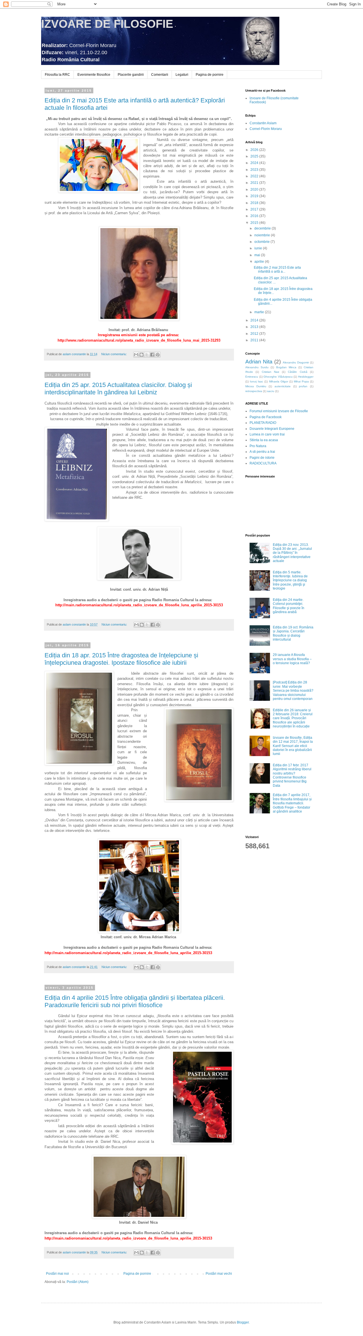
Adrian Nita (259, 362)
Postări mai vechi (219, 1274)
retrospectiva (253, 391)
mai (257, 255)
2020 (254, 190)
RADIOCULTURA (263, 463)
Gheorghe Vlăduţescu (278, 376)
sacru (270, 391)
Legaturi (182, 75)
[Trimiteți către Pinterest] (158, 354)
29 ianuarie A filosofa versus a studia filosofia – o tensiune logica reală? (292, 659)
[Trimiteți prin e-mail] (136, 354)
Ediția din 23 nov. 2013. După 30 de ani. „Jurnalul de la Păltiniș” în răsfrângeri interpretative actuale (292, 553)
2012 (254, 334)
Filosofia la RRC (57, 75)
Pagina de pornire (209, 75)
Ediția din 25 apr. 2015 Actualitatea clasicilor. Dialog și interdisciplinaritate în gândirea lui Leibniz (118, 388)
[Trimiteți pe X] (147, 354)
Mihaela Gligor (278, 381)
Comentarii (159, 75)
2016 (254, 216)
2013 (254, 327)
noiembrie (262, 235)
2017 (254, 209)
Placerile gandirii (131, 75)
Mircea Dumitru (255, 386)
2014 (254, 320)
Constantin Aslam (263, 123)
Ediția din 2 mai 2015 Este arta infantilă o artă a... (277, 269)
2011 (254, 340)
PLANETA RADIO (263, 423)
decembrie (263, 228)
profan (303, 386)
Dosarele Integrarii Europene (272, 429)
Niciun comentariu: (114, 354)
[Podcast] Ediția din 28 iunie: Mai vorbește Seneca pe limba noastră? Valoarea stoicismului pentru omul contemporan (293, 690)
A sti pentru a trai (262, 452)
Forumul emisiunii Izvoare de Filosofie (279, 411)
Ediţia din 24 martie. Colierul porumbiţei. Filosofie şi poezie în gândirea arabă (288, 606)
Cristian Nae (270, 371)
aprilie (259, 262)
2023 (254, 170)
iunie (258, 248)
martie (259, 312)
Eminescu (251, 376)
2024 (254, 163)
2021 (254, 183)
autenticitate (283, 386)
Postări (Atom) (77, 1282)
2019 (254, 196)
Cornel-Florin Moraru (266, 129)
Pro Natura (258, 446)
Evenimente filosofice (93, 75)
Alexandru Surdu (257, 367)
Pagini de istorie (262, 458)
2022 (254, 176)
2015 (254, 223)
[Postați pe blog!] (141, 354)
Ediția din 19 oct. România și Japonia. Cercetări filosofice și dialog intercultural (293, 633)
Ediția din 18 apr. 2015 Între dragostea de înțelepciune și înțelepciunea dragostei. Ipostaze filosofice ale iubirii (121, 659)
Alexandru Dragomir (296, 362)
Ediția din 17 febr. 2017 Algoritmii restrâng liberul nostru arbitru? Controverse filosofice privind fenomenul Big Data (292, 775)
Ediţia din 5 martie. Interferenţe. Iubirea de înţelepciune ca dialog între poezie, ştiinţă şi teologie (290, 580)
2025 (254, 156)
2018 (254, 203)
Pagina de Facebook (266, 417)
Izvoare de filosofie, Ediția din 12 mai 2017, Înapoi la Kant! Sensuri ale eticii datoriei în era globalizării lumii (293, 746)
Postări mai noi (57, 1274)
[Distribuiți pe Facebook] (152, 354)
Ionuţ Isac (256, 381)
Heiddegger (305, 376)
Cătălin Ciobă (297, 371)
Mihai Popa (301, 381)
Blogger (243, 1322)
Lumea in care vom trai (267, 434)
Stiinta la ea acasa (264, 440)
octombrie (262, 242)
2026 (254, 150)
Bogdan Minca (286, 367)
